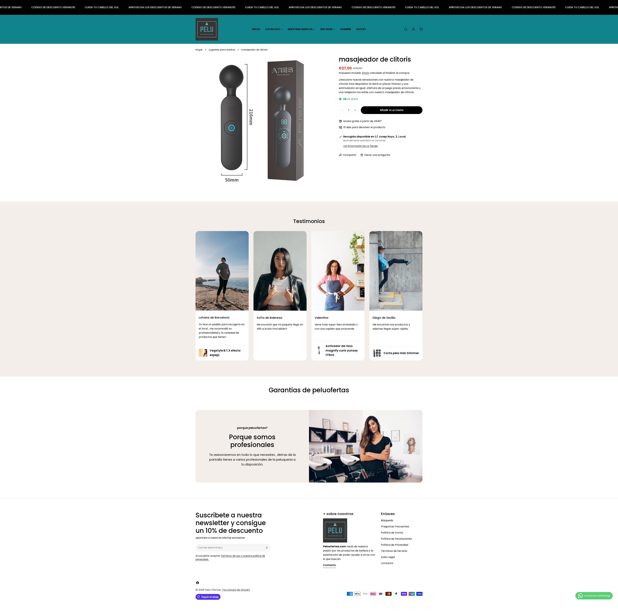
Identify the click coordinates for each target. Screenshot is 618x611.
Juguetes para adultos (221, 49)
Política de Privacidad (394, 545)
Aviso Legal (388, 557)
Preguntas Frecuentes (395, 526)
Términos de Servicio (394, 551)
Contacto (387, 563)
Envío (365, 73)
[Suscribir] (266, 547)
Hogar (199, 49)
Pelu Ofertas (213, 590)
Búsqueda (387, 520)
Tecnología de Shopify (236, 590)
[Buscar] (406, 29)
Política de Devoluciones (396, 539)
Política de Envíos (392, 532)
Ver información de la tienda (360, 146)
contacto (329, 565)
